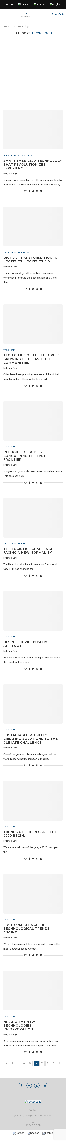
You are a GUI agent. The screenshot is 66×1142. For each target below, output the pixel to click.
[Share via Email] (41, 191)
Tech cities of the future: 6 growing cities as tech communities (31, 359)
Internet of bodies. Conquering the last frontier (24, 456)
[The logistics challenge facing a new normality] (33, 518)
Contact (10, 4)
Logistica (8, 252)
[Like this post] (25, 191)
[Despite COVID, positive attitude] (33, 610)
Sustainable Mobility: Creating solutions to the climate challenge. (30, 738)
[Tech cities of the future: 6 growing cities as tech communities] (33, 324)
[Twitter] (56, 14)
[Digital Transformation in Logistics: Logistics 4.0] (33, 226)
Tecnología (26, 156)
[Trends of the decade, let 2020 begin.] (33, 800)
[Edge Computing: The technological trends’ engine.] (33, 894)
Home (6, 26)
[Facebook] (52, 14)
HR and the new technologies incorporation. (19, 1025)
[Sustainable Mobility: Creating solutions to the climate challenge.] (33, 704)
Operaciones (9, 156)
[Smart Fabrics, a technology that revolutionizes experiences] (33, 129)
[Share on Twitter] (33, 191)
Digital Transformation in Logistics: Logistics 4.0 (30, 259)
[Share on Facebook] (29, 191)
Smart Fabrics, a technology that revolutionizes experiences (32, 164)
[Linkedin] (63, 14)
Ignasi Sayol (12, 173)
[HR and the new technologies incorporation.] (33, 990)
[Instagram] (60, 14)
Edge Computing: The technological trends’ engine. (27, 928)
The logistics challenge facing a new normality (28, 551)
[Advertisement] (33, 75)
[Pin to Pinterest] (37, 191)
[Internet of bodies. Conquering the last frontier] (33, 421)
